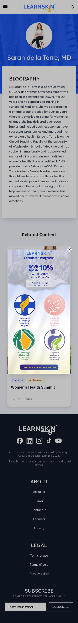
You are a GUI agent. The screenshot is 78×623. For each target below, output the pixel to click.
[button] (39, 312)
